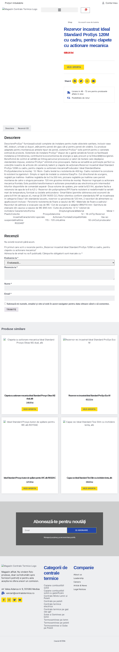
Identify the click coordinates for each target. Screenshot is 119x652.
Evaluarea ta (11, 258)
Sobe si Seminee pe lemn (54, 615)
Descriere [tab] (9, 128)
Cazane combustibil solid (54, 586)
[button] (59, 9)
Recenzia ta (11, 267)
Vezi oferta (74, 67)
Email (7, 294)
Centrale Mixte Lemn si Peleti (55, 597)
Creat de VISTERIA (59, 641)
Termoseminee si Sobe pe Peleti (56, 626)
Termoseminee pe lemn (56, 619)
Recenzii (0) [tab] (23, 128)
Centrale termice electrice (52, 605)
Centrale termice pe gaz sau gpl (56, 610)
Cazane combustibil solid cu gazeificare (54, 591)
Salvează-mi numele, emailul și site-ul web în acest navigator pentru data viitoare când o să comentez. (58, 304)
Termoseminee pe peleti (56, 622)
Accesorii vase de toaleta (88, 22)
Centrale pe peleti (53, 601)
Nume (8, 283)
